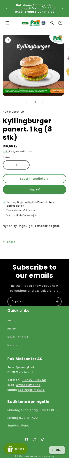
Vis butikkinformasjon (22, 215)
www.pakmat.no (28, 385)
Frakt (6, 151)
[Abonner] (57, 301)
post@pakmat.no (31, 390)
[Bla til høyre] (43, 102)
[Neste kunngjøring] (62, 8)
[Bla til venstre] (26, 102)
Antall (6, 157)
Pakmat (28, 456)
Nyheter (13, 345)
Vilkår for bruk (17, 337)
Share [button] (11, 242)
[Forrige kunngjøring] (7, 8)
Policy (11, 329)
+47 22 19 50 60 (34, 380)
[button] (7, 23)
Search (12, 320)
